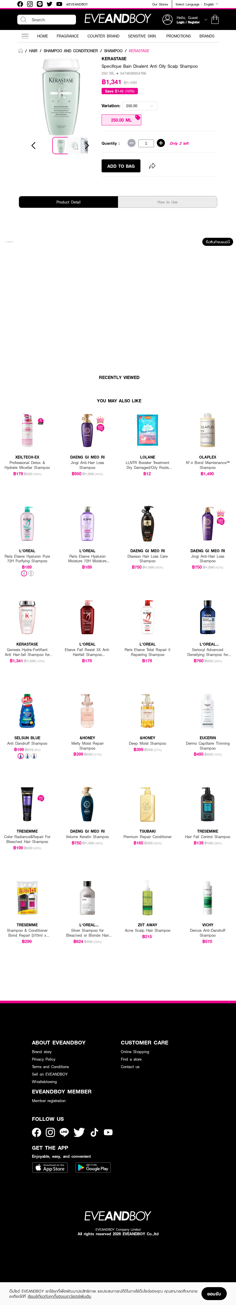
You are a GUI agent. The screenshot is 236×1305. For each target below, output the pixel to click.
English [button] (209, 4)
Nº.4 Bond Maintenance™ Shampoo (208, 465)
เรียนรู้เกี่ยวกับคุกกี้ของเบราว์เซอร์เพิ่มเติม (59, 1296)
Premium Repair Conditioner (147, 836)
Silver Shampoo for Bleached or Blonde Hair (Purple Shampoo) (87, 933)
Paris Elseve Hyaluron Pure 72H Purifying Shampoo (27, 559)
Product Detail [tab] (68, 202)
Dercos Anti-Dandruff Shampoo (207, 933)
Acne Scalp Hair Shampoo (147, 930)
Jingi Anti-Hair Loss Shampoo (87, 465)
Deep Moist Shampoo (147, 743)
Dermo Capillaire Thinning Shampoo (208, 746)
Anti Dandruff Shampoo (27, 743)
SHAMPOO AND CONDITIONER (71, 50)
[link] (21, 51)
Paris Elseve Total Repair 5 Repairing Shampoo (147, 652)
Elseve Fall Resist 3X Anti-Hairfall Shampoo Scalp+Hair (87, 652)
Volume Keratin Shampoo (87, 836)
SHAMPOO (113, 50)
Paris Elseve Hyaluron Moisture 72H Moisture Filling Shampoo (87, 559)
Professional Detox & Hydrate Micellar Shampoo (27, 465)
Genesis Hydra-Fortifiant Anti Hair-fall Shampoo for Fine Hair (27, 652)
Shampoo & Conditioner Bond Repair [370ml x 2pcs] (27, 933)
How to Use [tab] (167, 202)
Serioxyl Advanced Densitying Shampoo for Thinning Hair (207, 652)
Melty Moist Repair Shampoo (87, 746)
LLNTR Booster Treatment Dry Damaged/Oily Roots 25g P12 (147, 465)
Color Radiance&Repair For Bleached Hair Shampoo (27, 839)
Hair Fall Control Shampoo (207, 836)
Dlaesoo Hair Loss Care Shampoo (147, 559)
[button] (215, 19)
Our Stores (160, 4)
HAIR (33, 50)
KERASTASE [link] (139, 51)
